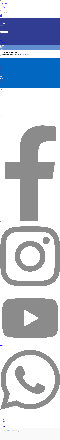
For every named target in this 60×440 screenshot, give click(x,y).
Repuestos (3, 7)
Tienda (4, 21)
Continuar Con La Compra (5, 42)
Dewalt (1, 47)
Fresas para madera (4, 3)
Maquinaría (3, 1)
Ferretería (3, 5)
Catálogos (4, 23)
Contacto (4, 22)
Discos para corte (4, 6)
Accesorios (3, 2)
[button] (1, 14)
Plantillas (3, 4)
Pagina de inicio (27, 54)
